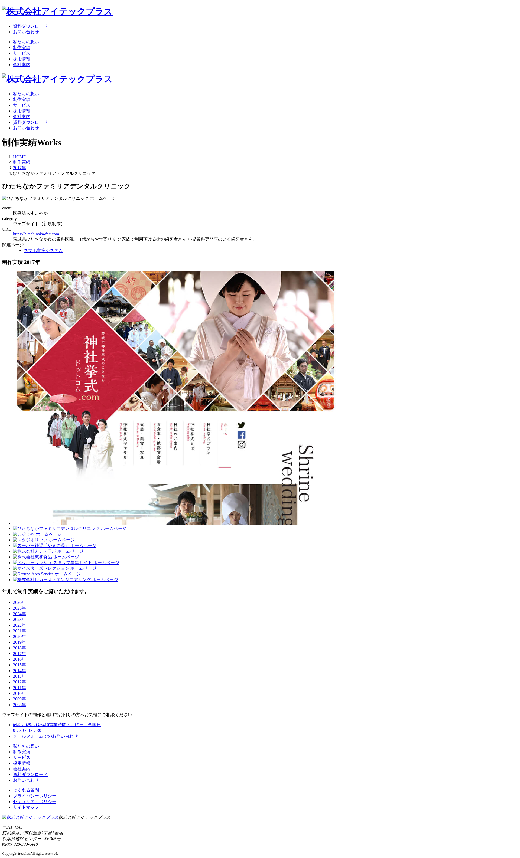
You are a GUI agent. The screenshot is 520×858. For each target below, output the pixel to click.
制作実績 (21, 47)
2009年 (19, 699)
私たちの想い (26, 42)
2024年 (19, 613)
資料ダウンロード (30, 26)
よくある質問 (26, 790)
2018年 (19, 648)
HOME (19, 157)
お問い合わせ (26, 32)
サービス (21, 53)
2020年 (19, 636)
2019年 (19, 642)
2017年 (19, 167)
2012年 (19, 682)
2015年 (19, 665)
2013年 (19, 676)
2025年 (19, 608)
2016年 (19, 659)
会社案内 (21, 64)
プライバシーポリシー (34, 796)
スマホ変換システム (43, 250)
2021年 (19, 630)
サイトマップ (26, 807)
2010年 (19, 693)
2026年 (19, 602)
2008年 (19, 704)
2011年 (19, 687)
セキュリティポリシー (34, 801)
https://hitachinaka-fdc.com (36, 234)
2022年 (19, 625)
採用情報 (21, 59)
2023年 (19, 619)
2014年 (19, 670)
